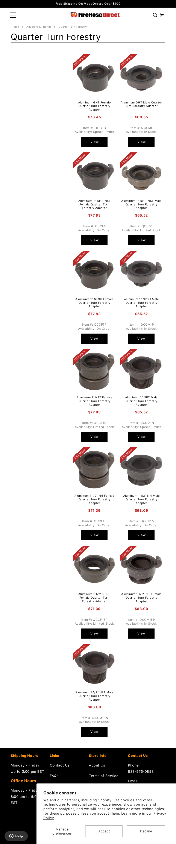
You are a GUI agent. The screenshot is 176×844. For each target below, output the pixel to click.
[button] (13, 15)
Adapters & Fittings (39, 26)
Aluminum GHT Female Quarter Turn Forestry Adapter (94, 106)
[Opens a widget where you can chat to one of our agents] (16, 836)
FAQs (54, 776)
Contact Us (60, 765)
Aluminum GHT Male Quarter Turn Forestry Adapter (141, 104)
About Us (97, 765)
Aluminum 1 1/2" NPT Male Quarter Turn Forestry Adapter (94, 696)
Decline (146, 831)
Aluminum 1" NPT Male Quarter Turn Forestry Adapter (141, 401)
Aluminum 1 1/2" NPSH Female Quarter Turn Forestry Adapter (94, 597)
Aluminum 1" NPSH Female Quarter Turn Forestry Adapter (94, 302)
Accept (104, 831)
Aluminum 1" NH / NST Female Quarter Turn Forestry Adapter (94, 204)
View (94, 142)
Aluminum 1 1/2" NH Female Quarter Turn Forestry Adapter (94, 499)
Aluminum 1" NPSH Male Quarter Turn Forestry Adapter (141, 302)
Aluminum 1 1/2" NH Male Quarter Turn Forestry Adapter (141, 499)
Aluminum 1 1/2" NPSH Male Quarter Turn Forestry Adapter (141, 597)
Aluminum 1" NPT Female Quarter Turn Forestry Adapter (94, 401)
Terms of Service (103, 776)
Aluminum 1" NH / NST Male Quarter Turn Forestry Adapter (141, 204)
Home (15, 26)
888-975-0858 (141, 771)
